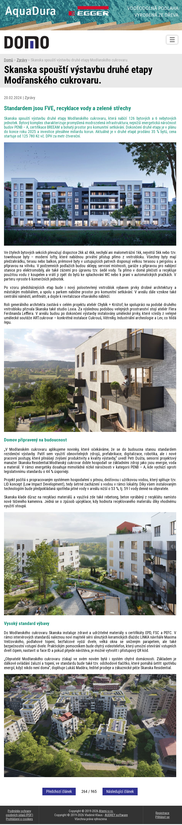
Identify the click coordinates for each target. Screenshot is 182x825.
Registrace (162, 813)
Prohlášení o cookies (19, 819)
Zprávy (22, 60)
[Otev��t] (172, 39)
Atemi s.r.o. (106, 811)
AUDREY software (116, 815)
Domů (8, 60)
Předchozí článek (59, 791)
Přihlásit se (162, 817)
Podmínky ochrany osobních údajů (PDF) (19, 813)
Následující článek (120, 791)
